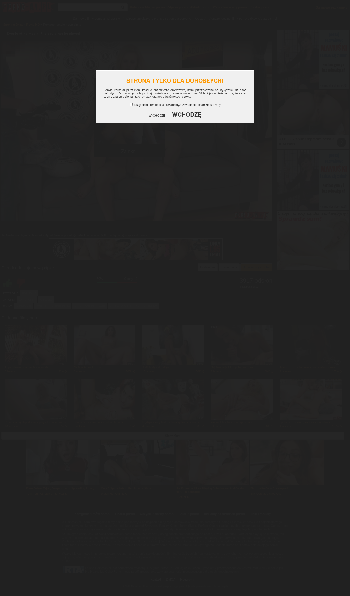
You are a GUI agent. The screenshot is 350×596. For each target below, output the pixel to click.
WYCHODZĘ (157, 115)
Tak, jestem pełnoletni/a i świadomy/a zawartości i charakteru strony (177, 105)
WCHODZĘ (187, 114)
